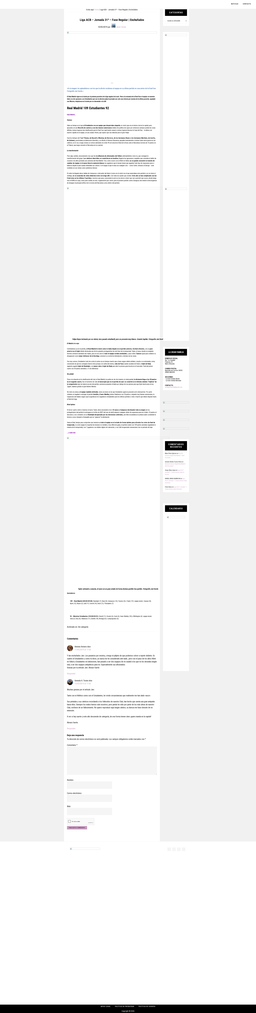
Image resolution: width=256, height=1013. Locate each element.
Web (68, 806)
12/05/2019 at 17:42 (83, 683)
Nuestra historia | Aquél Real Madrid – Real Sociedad (174, 455)
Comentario (72, 745)
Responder (71, 673)
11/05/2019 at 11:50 (83, 649)
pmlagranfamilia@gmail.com (173, 387)
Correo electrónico (74, 793)
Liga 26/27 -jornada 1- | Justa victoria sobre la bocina (174, 472)
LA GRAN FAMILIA (16, 4)
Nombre (70, 780)
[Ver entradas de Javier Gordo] (114, 26)
